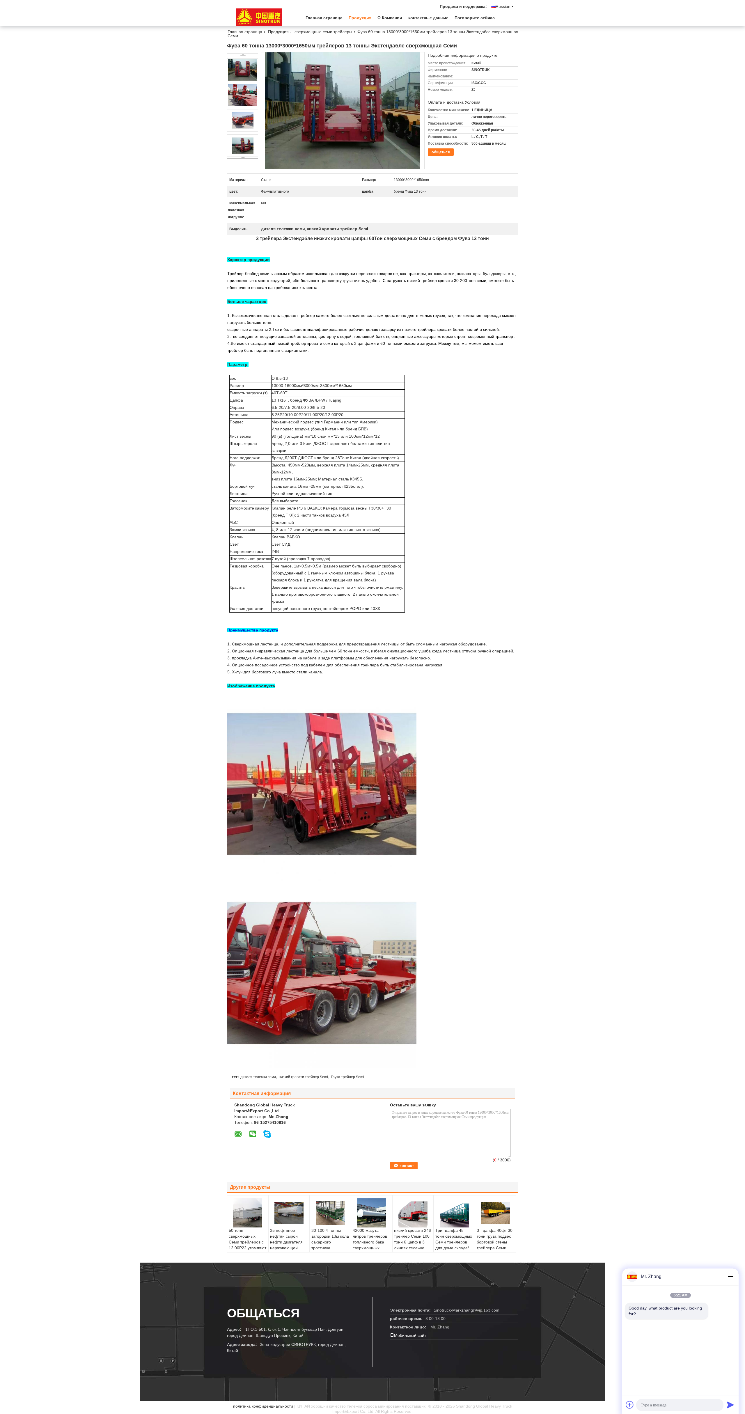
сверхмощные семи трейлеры (323, 32)
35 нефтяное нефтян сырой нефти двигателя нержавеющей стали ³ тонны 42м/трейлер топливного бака (288, 1248)
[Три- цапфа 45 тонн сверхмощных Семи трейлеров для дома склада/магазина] (454, 1212)
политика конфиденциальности (263, 1406)
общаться (441, 152)
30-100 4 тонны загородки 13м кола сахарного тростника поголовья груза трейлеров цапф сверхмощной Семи (330, 1250)
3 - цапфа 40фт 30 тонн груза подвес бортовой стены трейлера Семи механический (494, 1242)
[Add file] (630, 1404)
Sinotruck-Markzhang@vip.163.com (466, 1310)
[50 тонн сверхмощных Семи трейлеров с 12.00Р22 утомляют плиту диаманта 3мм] (247, 1212)
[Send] (730, 1404)
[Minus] (730, 1276)
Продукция (360, 17)
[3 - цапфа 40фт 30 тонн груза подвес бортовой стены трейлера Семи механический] (495, 1212)
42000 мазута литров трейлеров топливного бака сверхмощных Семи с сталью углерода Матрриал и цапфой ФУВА (372, 1248)
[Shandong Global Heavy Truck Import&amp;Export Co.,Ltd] (259, 17)
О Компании (389, 17)
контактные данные (428, 17)
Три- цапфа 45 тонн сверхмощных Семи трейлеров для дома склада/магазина (453, 1242)
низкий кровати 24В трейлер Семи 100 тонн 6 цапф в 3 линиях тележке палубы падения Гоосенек (412, 1245)
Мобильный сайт (410, 1335)
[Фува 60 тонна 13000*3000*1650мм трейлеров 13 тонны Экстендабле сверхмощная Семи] (242, 69)
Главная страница (324, 17)
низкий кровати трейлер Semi (303, 1077)
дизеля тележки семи (258, 1077)
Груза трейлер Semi (347, 1077)
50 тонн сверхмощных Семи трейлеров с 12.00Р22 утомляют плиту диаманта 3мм (247, 1245)
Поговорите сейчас (475, 18)
